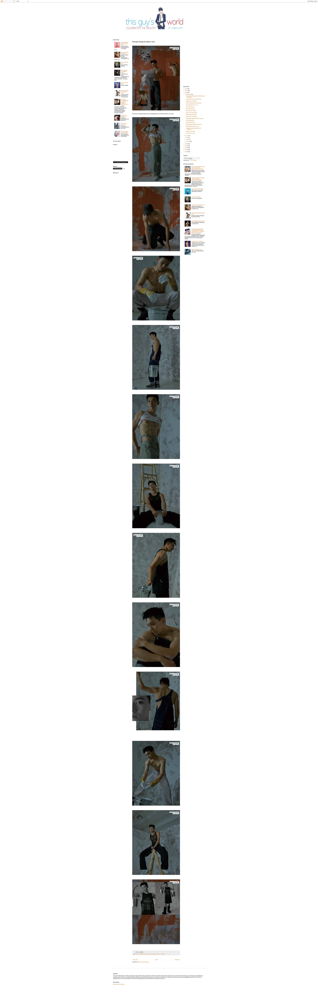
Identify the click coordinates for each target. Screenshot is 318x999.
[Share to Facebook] (141, 952)
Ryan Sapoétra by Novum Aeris (124, 132)
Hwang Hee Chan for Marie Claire (193, 99)
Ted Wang (162, 953)
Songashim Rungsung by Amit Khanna (194, 118)
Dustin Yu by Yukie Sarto (191, 112)
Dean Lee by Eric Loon (124, 124)
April (187, 137)
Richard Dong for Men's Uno (192, 126)
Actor (137, 953)
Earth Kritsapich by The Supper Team (124, 43)
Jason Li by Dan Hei (190, 133)
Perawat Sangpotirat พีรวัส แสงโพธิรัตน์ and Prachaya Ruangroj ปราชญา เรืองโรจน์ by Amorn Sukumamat (197, 231)
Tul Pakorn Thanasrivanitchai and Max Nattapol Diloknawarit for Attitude (124, 102)
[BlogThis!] (138, 952)
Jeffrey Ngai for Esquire (191, 114)
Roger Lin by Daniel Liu (124, 116)
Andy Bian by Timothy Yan (197, 241)
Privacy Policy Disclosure (118, 984)
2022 (186, 92)
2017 (186, 151)
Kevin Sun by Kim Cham (191, 116)
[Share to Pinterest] (142, 952)
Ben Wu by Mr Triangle (191, 110)
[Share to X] (139, 952)
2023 (186, 90)
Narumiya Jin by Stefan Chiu (124, 53)
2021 (186, 143)
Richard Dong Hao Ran (150, 953)
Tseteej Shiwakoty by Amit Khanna (193, 103)
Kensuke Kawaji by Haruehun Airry (124, 92)
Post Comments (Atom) (143, 962)
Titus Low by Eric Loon (196, 249)
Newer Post (135, 959)
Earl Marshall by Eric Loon (192, 105)
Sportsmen (158, 953)
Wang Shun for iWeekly (191, 101)
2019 (186, 147)
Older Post (177, 959)
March (187, 139)
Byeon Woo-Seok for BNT (197, 189)
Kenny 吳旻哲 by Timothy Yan (198, 221)
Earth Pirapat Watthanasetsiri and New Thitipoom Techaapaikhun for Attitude (198, 168)
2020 (186, 145)
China (140, 953)
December (188, 94)
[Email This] (136, 952)
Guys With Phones (190, 106)
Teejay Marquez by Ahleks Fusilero (194, 124)
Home (156, 959)
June (187, 135)
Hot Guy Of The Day (190, 108)
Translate (194, 160)
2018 (186, 149)
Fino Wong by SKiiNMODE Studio (124, 71)
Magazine (143, 953)
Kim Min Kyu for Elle (190, 131)
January (188, 141)
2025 (186, 88)
